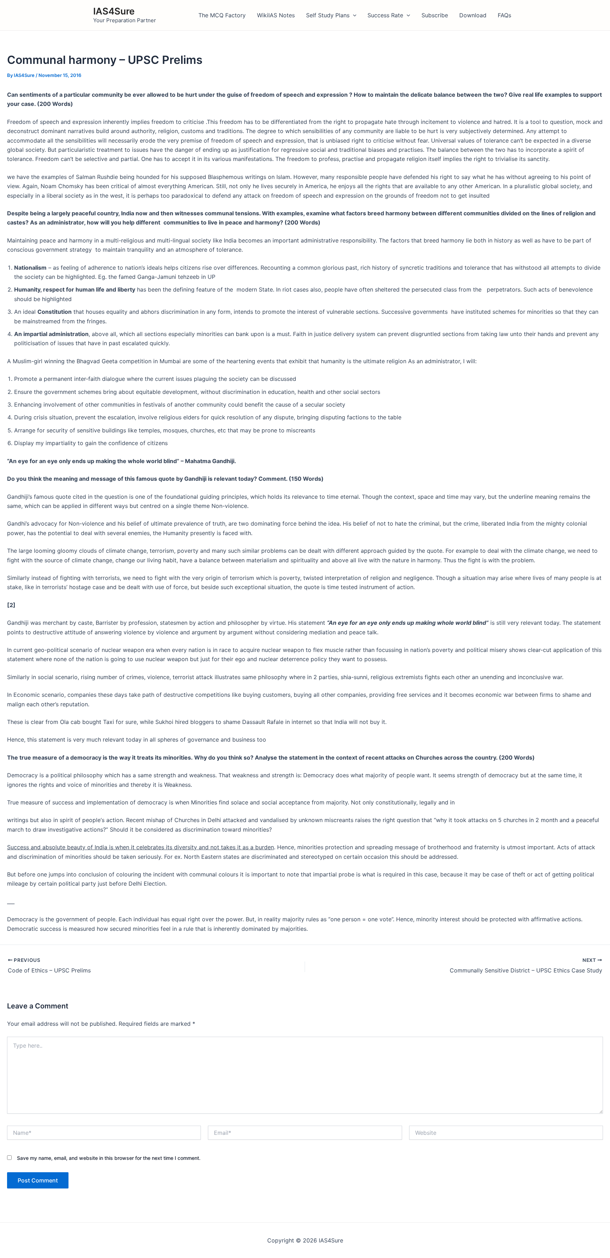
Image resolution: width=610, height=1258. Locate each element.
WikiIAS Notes (276, 15)
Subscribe (434, 15)
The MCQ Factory (222, 15)
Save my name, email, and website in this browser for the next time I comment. (109, 1158)
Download (472, 15)
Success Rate (385, 15)
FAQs (504, 15)
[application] (353, 15)
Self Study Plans (327, 15)
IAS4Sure (113, 11)
